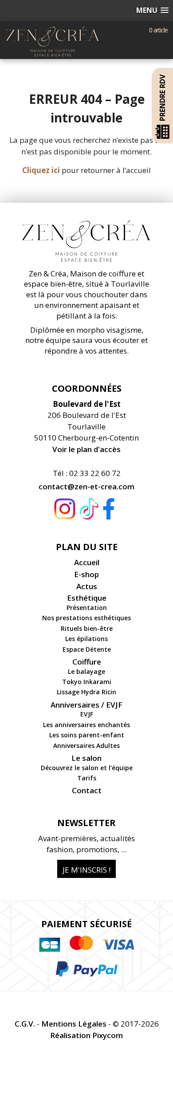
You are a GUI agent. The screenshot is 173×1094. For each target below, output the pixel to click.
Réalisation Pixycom (86, 1035)
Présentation (87, 607)
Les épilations (86, 638)
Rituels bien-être (87, 628)
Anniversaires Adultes (86, 745)
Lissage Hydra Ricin (86, 692)
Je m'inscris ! (86, 870)
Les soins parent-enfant (86, 735)
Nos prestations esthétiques (86, 618)
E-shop (86, 574)
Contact (87, 790)
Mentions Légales (73, 1024)
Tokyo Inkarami (86, 681)
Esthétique (86, 598)
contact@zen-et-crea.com (86, 486)
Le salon (86, 758)
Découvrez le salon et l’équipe (87, 767)
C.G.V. (25, 1024)
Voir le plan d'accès (86, 449)
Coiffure (86, 662)
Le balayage (86, 671)
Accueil (86, 562)
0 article (158, 30)
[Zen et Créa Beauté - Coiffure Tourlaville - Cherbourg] (52, 32)
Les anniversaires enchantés (86, 724)
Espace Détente (87, 649)
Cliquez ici (41, 170)
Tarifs (86, 778)
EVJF (86, 714)
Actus (86, 586)
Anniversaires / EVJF (86, 705)
